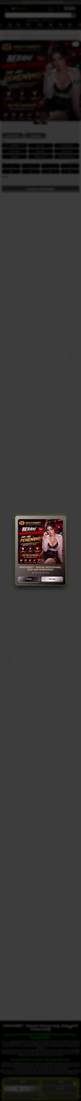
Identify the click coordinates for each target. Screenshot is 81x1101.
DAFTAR (52, 579)
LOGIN (28, 579)
